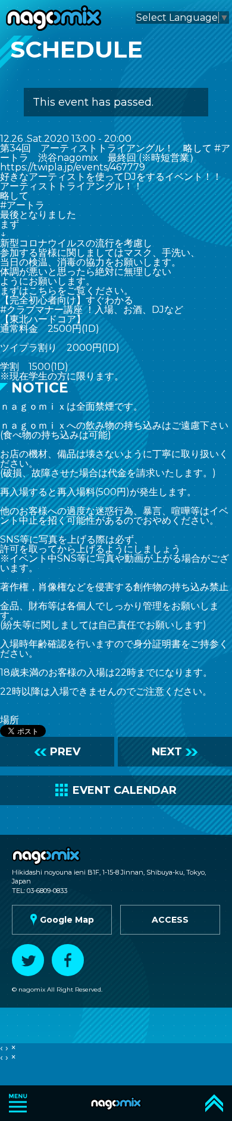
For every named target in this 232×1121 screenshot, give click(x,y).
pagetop (214, 1103)
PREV (57, 751)
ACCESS (170, 919)
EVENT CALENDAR (116, 790)
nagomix (53, 18)
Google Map (60, 920)
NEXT (175, 751)
